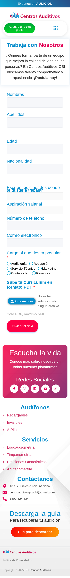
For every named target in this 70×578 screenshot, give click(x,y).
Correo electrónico (26, 235)
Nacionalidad (21, 161)
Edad (13, 141)
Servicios (35, 439)
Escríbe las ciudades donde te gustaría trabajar (33, 188)
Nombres (17, 94)
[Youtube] (45, 388)
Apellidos (17, 114)
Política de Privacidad (16, 560)
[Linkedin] (35, 388)
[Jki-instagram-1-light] (24, 388)
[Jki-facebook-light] (14, 388)
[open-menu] (55, 28)
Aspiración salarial (24, 204)
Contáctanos (35, 478)
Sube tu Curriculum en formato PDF (29, 284)
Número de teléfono (27, 218)
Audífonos (35, 407)
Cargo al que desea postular (34, 255)
